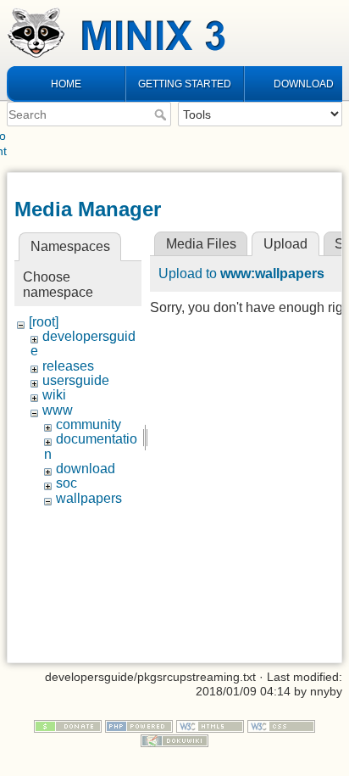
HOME (66, 84)
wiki (54, 395)
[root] (43, 322)
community (88, 424)
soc (66, 483)
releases (68, 366)
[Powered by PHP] (139, 725)
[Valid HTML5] (210, 725)
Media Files (201, 244)
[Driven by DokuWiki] (174, 739)
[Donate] (68, 725)
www (57, 410)
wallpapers (89, 498)
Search (162, 114)
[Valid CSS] (281, 725)
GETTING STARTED (184, 84)
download (85, 468)
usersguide (75, 380)
